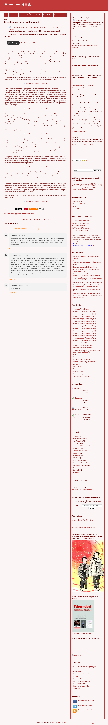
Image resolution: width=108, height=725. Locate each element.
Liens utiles (76, 470)
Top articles (39, 724)
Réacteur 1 (76, 455)
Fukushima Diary (78, 679)
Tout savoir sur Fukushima (81, 376)
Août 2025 (76, 206)
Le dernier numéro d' (83, 527)
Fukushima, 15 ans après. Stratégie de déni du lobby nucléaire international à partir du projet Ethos (87, 262)
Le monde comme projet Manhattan (84, 361)
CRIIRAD (76, 676)
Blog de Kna (77, 671)
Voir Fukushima (14, 14)
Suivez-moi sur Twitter (84, 705)
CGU (69, 722)
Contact (75, 29)
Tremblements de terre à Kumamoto (22, 22)
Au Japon (76, 436)
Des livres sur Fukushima (81, 357)
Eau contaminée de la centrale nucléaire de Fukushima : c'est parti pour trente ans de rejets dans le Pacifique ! (87, 295)
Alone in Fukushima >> (44, 219)
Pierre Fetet (17, 724)
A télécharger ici (76, 641)
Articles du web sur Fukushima (82, 348)
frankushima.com (89, 538)
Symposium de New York (81, 463)
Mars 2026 (76, 201)
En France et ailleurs (79, 438)
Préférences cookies (97, 724)
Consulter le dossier (78, 131)
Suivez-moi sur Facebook (85, 700)
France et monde (24, 14)
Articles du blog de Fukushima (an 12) (84, 321)
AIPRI (75, 669)
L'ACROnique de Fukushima (80, 220)
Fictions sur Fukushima (60, 14)
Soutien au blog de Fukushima (82, 374)
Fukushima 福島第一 (19, 4)
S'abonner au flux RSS (84, 710)
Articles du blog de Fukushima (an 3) (84, 326)
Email (76, 505)
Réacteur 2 (76, 458)
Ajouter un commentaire (21, 228)
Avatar (75, 354)
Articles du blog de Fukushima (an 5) (84, 331)
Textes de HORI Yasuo (28, 213)
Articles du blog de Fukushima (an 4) (84, 328)
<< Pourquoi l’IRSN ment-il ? (28, 219)
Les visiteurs (77, 366)
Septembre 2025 (78, 204)
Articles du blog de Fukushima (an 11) (84, 319)
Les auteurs (76, 364)
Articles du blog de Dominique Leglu (84, 311)
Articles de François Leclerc (81, 309)
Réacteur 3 (76, 448)
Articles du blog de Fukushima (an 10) (84, 316)
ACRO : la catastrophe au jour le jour (84, 667)
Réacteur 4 (76, 453)
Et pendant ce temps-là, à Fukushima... (85, 267)
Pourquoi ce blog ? (79, 371)
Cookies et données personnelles (79, 724)
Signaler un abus (56, 724)
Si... (74, 467)
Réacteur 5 (76, 472)
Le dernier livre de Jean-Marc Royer (82, 520)
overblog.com (56, 722)
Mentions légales (78, 369)
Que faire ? (76, 443)
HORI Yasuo (17, 34)
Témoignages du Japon (80, 450)
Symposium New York (35, 14)
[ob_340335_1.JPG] (35, 29)
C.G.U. (65, 724)
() (83, 245)
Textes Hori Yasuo (48, 14)
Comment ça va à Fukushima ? (82, 674)
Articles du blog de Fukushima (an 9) (84, 340)
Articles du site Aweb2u (80, 343)
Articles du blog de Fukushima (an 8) (84, 338)
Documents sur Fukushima (81, 359)
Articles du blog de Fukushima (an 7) (84, 335)
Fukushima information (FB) (81, 681)
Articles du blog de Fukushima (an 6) (84, 333)
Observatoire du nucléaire (81, 686)
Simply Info (76, 688)
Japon (6, 14)
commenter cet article (11, 215)
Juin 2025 (76, 209)
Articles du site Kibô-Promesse (82, 345)
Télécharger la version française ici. (82, 633)
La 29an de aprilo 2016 (28, 43)
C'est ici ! (74, 59)
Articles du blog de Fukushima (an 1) (84, 314)
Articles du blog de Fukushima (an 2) (84, 323)
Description (77, 23)
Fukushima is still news (80, 683)
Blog (74, 18)
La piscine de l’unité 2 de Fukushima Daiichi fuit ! (88, 282)
